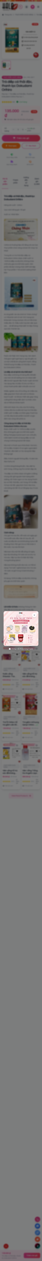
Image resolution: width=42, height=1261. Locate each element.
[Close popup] (34, 615)
